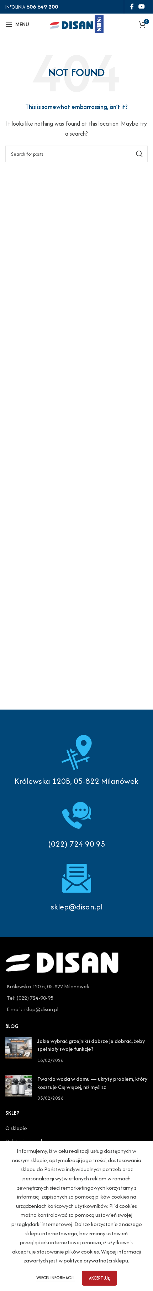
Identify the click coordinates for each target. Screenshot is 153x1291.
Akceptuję (99, 1278)
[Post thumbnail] (18, 1050)
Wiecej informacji (55, 1278)
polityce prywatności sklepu (96, 1260)
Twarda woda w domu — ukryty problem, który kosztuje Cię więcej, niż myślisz (92, 1082)
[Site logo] (76, 23)
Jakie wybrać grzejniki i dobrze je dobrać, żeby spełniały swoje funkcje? (91, 1045)
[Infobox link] (76, 823)
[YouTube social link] (141, 6)
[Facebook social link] (132, 6)
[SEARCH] (139, 154)
